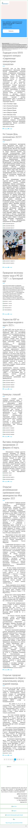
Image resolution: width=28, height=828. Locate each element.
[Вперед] (23, 759)
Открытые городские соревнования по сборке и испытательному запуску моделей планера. (14, 679)
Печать (6, 128)
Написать (11, 31)
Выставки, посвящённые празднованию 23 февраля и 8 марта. (13, 444)
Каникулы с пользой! (12, 394)
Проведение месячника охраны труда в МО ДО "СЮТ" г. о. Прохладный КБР (13, 277)
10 (19, 759)
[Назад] (7, 759)
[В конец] (14, 761)
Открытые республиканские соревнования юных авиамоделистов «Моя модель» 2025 (12, 492)
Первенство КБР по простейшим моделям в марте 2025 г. (13, 322)
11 (21, 759)
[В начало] (4, 759)
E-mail (10, 128)
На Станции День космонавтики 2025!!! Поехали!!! (12, 136)
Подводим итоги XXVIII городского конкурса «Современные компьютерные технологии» (13, 58)
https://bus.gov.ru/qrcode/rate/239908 (14, 822)
